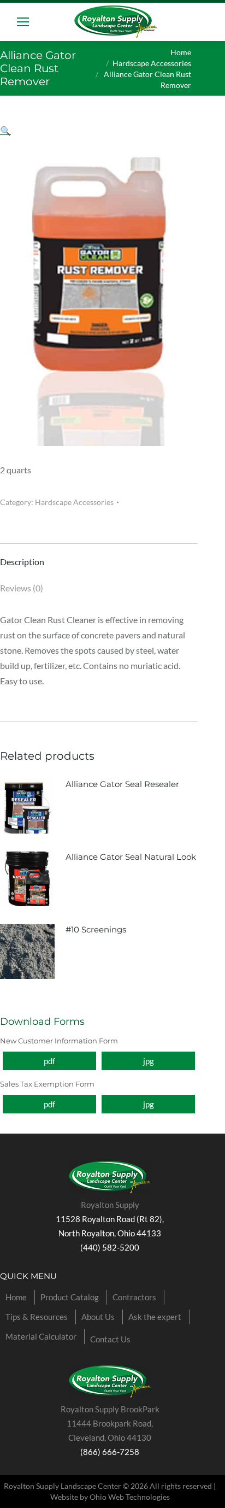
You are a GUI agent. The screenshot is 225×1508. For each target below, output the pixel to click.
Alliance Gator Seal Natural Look (131, 857)
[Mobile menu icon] (22, 21)
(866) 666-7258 (109, 1452)
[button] (5, 130)
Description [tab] (22, 561)
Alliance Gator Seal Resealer (122, 784)
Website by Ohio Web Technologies (110, 1496)
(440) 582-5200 (109, 1247)
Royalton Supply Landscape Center (62, 1486)
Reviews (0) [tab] (21, 588)
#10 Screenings (96, 929)
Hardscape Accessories (74, 502)
